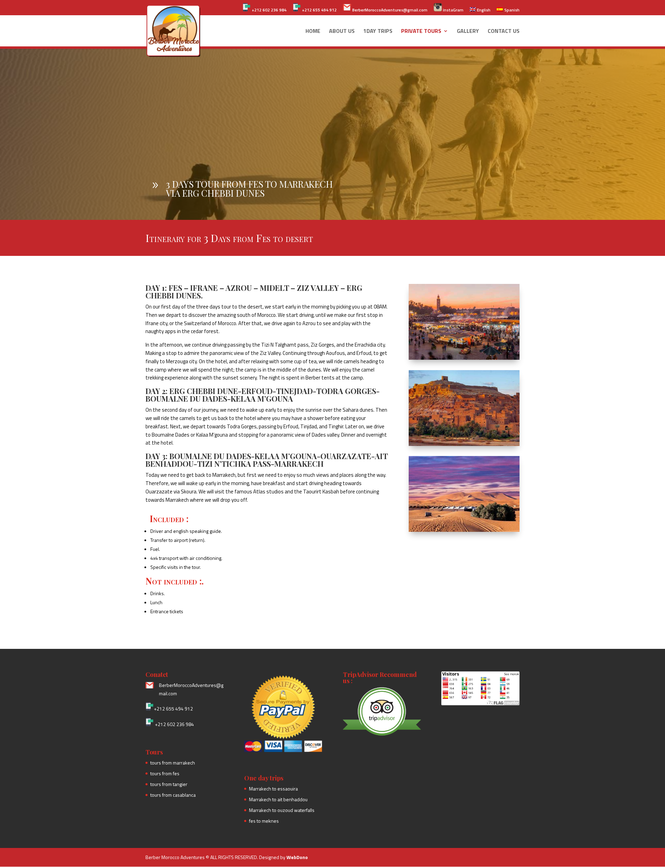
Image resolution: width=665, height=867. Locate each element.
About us (342, 31)
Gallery (468, 31)
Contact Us (504, 31)
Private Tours (421, 31)
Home (312, 31)
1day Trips (377, 31)
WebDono (297, 857)
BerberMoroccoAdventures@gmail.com (389, 10)
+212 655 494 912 (319, 10)
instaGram (452, 10)
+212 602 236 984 (268, 10)
